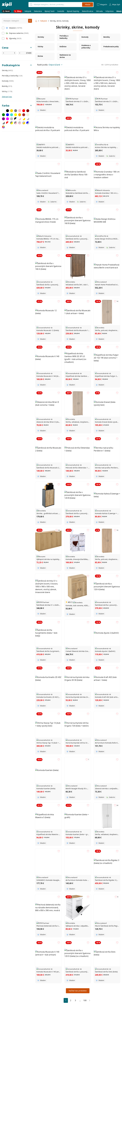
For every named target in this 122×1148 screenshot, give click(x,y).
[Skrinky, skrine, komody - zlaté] (11, 110)
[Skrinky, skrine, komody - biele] (3, 110)
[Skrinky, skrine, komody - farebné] (3, 126)
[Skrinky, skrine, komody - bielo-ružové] (19, 118)
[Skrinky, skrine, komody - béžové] (27, 114)
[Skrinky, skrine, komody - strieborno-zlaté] (23, 122)
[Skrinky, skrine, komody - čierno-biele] (15, 118)
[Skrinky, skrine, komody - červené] (23, 110)
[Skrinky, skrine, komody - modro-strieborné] (27, 122)
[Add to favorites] (59, 73)
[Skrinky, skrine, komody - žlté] (15, 114)
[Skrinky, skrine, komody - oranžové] (19, 114)
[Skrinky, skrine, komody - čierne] (7, 110)
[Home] (7, 4)
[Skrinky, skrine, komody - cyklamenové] (7, 118)
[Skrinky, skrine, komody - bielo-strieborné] (27, 118)
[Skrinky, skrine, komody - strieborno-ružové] (19, 122)
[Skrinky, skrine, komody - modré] (7, 114)
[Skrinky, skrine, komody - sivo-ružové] (15, 122)
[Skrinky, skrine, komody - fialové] (3, 118)
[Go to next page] (89, 1000)
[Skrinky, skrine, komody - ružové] (19, 110)
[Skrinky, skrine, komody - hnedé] (23, 114)
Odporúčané (54, 64)
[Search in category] (30, 21)
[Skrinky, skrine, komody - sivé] (15, 110)
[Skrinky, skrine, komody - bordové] (27, 110)
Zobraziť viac (7, 97)
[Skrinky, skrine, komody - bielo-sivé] (3, 122)
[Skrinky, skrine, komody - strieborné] (11, 118)
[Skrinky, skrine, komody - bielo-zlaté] (23, 118)
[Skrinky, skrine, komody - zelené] (3, 114)
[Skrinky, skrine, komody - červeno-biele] (7, 122)
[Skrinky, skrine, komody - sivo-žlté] (11, 122)
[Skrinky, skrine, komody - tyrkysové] (11, 114)
